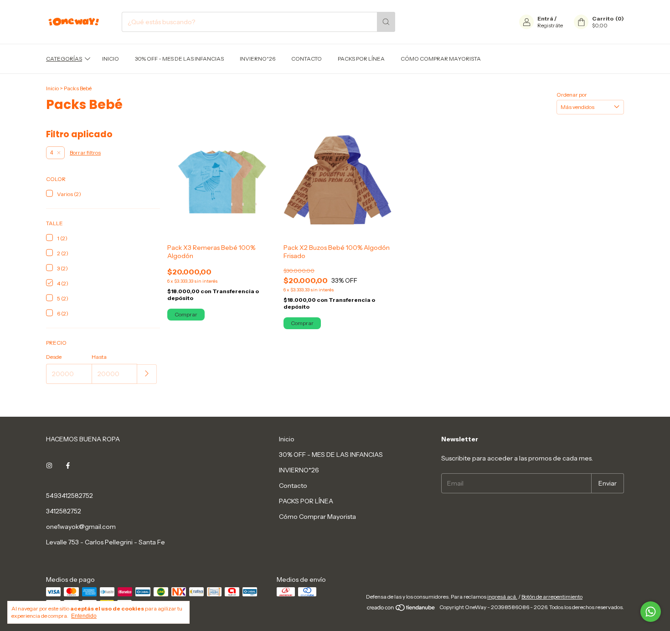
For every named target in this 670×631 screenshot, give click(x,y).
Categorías (64, 58)
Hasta (99, 356)
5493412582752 (69, 495)
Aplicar (147, 374)
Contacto (306, 58)
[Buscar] (386, 22)
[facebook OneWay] (68, 465)
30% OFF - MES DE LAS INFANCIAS (179, 58)
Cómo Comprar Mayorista (441, 58)
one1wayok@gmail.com (81, 526)
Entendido (84, 616)
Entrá (545, 18)
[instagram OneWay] (49, 465)
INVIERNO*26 (257, 58)
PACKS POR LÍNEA (361, 58)
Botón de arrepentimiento (551, 596)
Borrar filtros (85, 152)
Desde (54, 356)
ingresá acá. (502, 596)
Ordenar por (572, 94)
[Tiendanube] (401, 609)
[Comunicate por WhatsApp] (650, 611)
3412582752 (63, 511)
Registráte (550, 25)
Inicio (110, 58)
